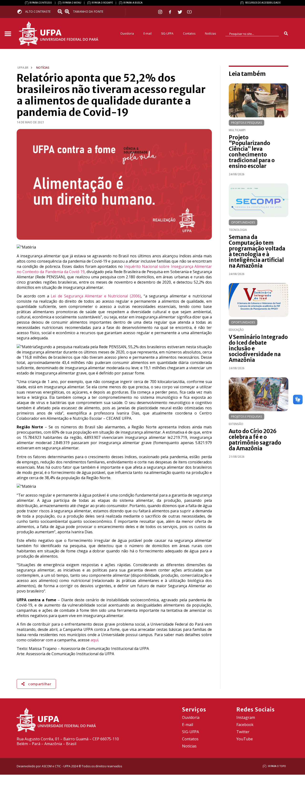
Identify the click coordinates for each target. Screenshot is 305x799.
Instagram (245, 717)
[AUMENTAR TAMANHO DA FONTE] (68, 11)
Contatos (189, 33)
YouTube (244, 739)
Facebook (245, 724)
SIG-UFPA (167, 33)
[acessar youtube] (189, 12)
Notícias (210, 33)
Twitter (242, 731)
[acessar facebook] (171, 12)
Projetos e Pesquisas (246, 123)
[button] (7, 34)
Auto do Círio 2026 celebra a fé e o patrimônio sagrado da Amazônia (255, 440)
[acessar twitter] (180, 12)
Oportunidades (243, 222)
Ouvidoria (127, 33)
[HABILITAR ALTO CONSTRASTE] (21, 11)
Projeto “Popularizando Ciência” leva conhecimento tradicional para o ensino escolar (252, 151)
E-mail (147, 33)
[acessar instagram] (160, 12)
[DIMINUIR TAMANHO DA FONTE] (60, 11)
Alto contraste (38, 12)
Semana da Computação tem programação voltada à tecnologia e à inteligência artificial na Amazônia (257, 251)
